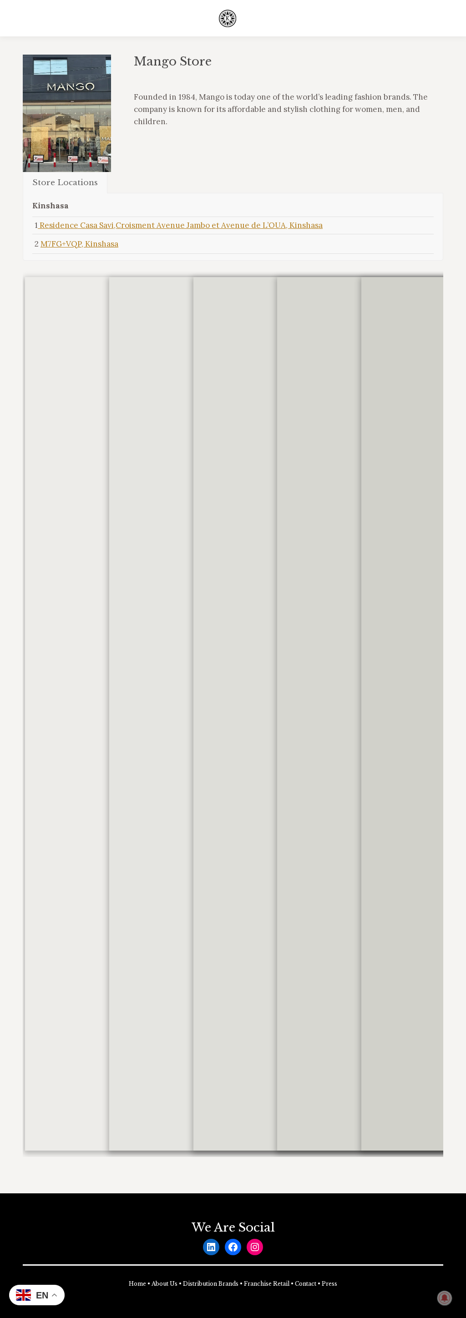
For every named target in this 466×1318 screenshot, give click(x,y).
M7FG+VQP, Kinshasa (79, 244)
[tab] (65, 182)
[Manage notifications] (444, 1298)
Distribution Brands (210, 1283)
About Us (164, 1283)
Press (329, 1283)
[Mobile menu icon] (437, 18)
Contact (305, 1283)
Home (137, 1283)
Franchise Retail (266, 1283)
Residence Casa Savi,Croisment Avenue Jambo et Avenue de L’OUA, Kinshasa (180, 225)
